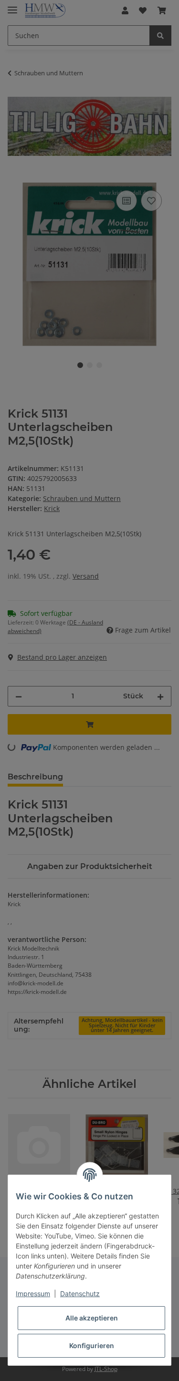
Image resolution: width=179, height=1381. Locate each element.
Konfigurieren (91, 1345)
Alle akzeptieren (91, 1318)
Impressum (33, 1293)
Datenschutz (80, 1293)
